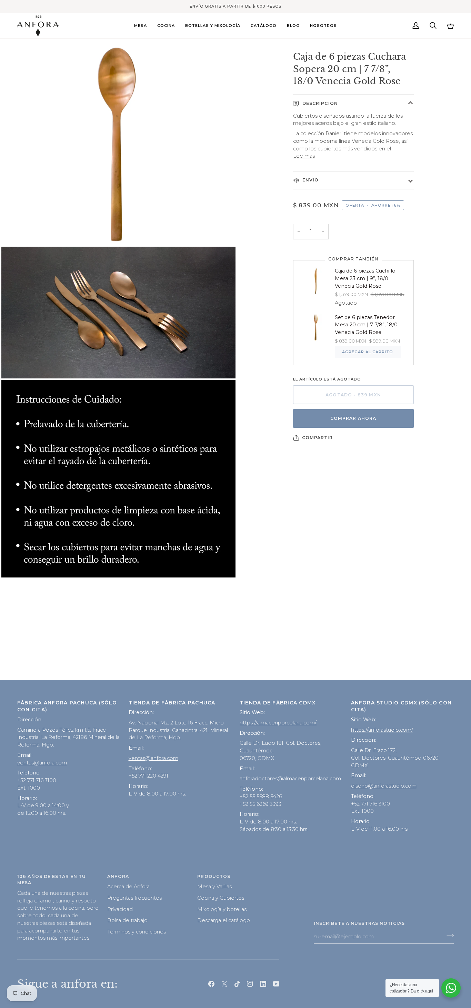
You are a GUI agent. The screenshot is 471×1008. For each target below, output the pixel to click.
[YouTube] (276, 984)
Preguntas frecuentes (134, 898)
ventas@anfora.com (42, 763)
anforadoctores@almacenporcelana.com (290, 778)
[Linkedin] (263, 984)
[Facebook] (211, 984)
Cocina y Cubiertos (220, 898)
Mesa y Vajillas (214, 886)
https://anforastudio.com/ (382, 730)
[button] (140, 25)
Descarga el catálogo (223, 920)
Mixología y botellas (222, 909)
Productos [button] (213, 876)
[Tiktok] (237, 984)
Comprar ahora (353, 418)
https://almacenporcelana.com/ (278, 723)
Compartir (317, 437)
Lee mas (304, 156)
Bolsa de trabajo (127, 920)
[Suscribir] (448, 935)
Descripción (319, 103)
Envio (310, 179)
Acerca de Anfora (128, 886)
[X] (224, 984)
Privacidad (120, 909)
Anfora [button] (118, 876)
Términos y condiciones (136, 932)
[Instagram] (250, 984)
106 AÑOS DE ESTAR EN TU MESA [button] (51, 880)
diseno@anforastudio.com (384, 786)
